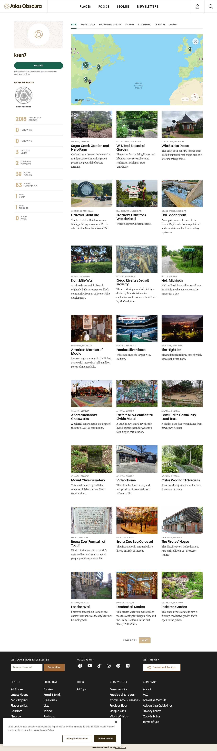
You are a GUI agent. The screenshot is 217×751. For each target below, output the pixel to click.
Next (145, 640)
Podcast (49, 716)
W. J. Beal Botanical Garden (130, 147)
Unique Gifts (118, 711)
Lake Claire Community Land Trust (179, 417)
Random (16, 711)
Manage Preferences (77, 738)
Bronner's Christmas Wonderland (131, 217)
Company (150, 682)
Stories (129, 24)
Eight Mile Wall (82, 280)
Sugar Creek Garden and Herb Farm (90, 147)
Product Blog (118, 705)
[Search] (210, 6)
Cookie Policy (152, 716)
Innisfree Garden (174, 607)
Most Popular (19, 700)
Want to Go (88, 24)
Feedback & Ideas (122, 694)
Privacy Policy (152, 711)
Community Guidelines (125, 700)
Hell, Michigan (172, 280)
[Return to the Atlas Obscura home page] (23, 6)
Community (119, 682)
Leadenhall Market (130, 607)
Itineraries (50, 700)
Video (48, 711)
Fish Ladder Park (174, 215)
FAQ (145, 694)
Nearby (16, 716)
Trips (80, 682)
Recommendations (110, 24)
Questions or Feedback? (108, 747)
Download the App (164, 667)
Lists (46, 705)
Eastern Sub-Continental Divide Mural (134, 417)
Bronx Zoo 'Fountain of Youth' (88, 543)
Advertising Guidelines (158, 705)
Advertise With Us (154, 700)
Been (73, 24)
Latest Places (19, 694)
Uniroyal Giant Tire (85, 215)
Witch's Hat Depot (175, 146)
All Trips (81, 689)
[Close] (116, 722)
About (147, 689)
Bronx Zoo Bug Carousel (134, 541)
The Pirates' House (175, 541)
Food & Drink (52, 694)
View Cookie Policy (44, 730)
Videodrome (126, 480)
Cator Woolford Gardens (181, 480)
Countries (144, 24)
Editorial (50, 682)
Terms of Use (151, 721)
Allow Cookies (105, 738)
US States (160, 24)
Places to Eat (19, 705)
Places (16, 682)
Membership (118, 689)
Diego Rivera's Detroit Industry (132, 282)
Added (173, 24)
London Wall (80, 607)
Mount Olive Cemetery (88, 480)
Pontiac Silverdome (131, 350)
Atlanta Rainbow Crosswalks (84, 417)
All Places (17, 689)
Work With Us (119, 716)
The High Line (171, 350)
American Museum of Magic (87, 351)
